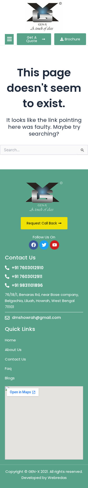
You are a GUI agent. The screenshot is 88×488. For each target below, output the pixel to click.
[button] (9, 39)
